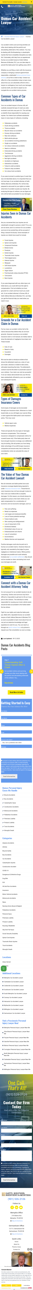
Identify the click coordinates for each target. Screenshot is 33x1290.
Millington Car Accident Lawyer (13, 1009)
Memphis (5, 966)
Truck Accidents (9, 826)
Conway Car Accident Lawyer (13, 997)
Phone (3, 725)
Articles (4, 847)
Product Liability (9, 822)
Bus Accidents (8, 799)
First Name (4, 711)
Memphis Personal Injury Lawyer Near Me (17, 1027)
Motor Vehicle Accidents (9, 894)
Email (2, 732)
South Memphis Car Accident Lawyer (15, 993)
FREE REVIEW (8, 468)
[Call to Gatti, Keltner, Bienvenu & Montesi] (2, 7)
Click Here (25, 2)
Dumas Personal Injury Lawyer (14, 36)
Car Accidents (6, 859)
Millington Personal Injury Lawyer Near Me (17, 1069)
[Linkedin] (16, 1207)
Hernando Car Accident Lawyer (13, 1001)
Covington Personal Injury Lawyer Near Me (17, 1049)
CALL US (24, 316)
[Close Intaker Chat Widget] (31, 1249)
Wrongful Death (9, 830)
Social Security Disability (10, 933)
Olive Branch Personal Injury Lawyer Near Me (17, 1033)
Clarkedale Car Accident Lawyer (14, 982)
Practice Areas (16, 1247)
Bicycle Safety (6, 851)
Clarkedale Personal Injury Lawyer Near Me (17, 1059)
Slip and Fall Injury (8, 930)
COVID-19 (5, 870)
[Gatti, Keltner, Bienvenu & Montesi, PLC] (16, 6)
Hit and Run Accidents (9, 886)
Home (16, 1241)
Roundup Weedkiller (8, 926)
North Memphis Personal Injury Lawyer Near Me (16, 1054)
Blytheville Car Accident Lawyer (13, 1005)
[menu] (31, 7)
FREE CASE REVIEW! (9, 394)
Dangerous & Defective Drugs (11, 874)
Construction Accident (9, 866)
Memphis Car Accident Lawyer (13, 978)
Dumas (18, 75)
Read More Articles (16, 692)
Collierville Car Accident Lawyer (13, 986)
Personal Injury (7, 914)
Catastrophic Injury (10, 803)
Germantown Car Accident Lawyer (14, 1013)
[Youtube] (21, 1207)
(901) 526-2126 (9, 316)
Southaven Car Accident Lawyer (14, 989)
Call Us (3, 968)
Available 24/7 (8, 577)
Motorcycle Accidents (11, 811)
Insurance (5, 890)
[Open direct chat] (28, 1249)
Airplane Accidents (8, 843)
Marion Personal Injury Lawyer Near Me (16, 1045)
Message (3, 747)
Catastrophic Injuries (8, 863)
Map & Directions (17, 1221)
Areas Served (6, 962)
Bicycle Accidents (9, 795)
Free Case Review (10, 209)
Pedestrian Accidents (10, 815)
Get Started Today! (24, 468)
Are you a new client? (6, 739)
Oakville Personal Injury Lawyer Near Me (16, 1041)
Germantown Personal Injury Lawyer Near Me (17, 1064)
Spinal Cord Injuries (8, 937)
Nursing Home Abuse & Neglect (12, 906)
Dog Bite (5, 878)
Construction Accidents (11, 807)
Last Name (4, 718)
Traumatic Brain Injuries (9, 941)
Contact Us (24, 394)
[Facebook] (12, 1207)
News (4, 902)
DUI (3, 882)
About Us (16, 1244)
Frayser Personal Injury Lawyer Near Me (16, 1037)
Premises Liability (9, 818)
